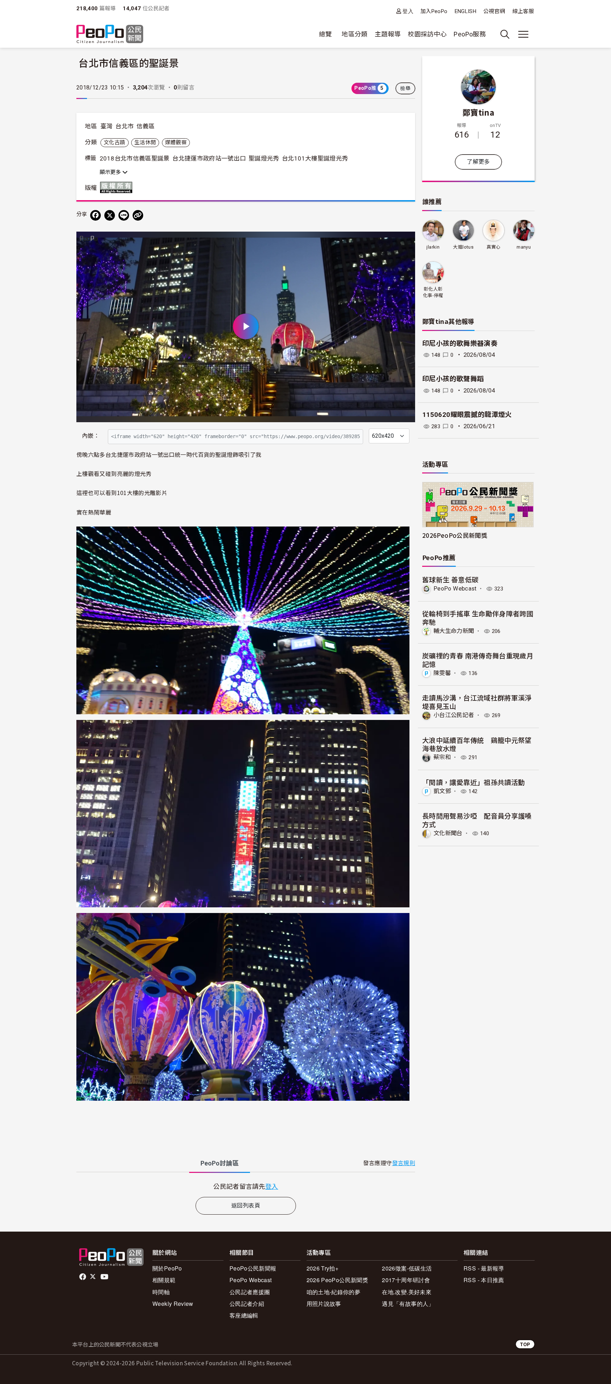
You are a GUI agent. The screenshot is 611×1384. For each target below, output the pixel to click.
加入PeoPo (434, 11)
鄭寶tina (478, 112)
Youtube (105, 1276)
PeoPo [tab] (219, 1163)
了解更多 (478, 161)
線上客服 (523, 11)
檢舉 (405, 88)
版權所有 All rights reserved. (117, 187)
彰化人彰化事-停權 (433, 292)
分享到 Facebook (405, 241)
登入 (407, 11)
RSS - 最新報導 (484, 1268)
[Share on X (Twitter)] (109, 215)
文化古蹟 (114, 142)
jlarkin (433, 247)
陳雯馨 (442, 673)
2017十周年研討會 (406, 1280)
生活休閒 (145, 142)
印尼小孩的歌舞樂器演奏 (459, 343)
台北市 (124, 126)
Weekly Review (172, 1303)
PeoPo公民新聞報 (253, 1268)
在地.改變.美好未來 (406, 1292)
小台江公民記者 (453, 715)
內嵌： (90, 435)
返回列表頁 (245, 1205)
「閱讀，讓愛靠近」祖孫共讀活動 (473, 782)
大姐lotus (463, 247)
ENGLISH (466, 11)
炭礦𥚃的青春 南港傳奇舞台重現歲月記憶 (477, 660)
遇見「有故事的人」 (408, 1303)
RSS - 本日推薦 (484, 1280)
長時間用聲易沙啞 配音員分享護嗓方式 (477, 820)
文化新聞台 (447, 833)
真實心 (494, 247)
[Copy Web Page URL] (138, 215)
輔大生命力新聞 (453, 631)
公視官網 (494, 11)
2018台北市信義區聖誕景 (135, 158)
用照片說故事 (324, 1303)
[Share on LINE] (123, 215)
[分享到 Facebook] (95, 215)
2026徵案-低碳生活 (407, 1268)
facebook (83, 1276)
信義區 (145, 126)
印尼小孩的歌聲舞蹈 (453, 379)
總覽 (325, 34)
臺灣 (106, 126)
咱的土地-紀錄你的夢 (334, 1292)
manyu (524, 247)
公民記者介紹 (246, 1303)
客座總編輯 (243, 1315)
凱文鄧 (442, 791)
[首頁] (109, 34)
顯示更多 (111, 172)
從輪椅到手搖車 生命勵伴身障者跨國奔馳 (477, 618)
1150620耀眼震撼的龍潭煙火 (467, 415)
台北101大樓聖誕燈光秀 (315, 158)
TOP (525, 1344)
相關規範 (163, 1280)
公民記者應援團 (249, 1292)
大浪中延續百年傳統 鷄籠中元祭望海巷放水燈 (477, 744)
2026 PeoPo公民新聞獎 (337, 1280)
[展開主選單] (523, 34)
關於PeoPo (167, 1268)
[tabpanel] (245, 1186)
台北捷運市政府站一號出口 (209, 158)
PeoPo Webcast (455, 588)
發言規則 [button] (403, 1163)
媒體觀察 (176, 142)
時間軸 (161, 1292)
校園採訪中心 (427, 34)
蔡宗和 (442, 757)
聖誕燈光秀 (264, 158)
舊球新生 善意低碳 (450, 579)
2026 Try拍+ (323, 1268)
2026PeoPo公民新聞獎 (454, 535)
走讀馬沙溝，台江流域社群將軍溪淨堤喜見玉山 (477, 702)
